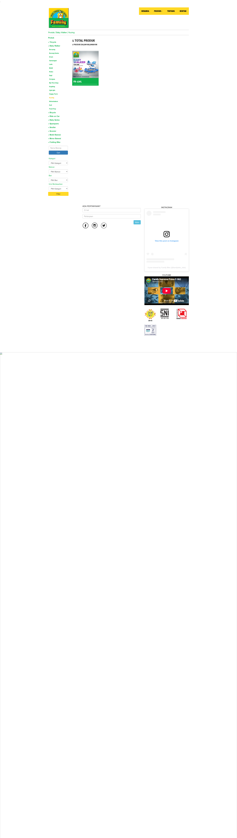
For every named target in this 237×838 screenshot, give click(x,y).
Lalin (50, 64)
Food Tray (52, 109)
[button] (158, 11)
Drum (51, 57)
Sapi (50, 75)
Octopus (52, 79)
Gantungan (53, 60)
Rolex (51, 72)
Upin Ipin (52, 90)
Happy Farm (53, 94)
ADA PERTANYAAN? (91, 206)
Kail (50, 105)
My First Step (53, 83)
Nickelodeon (53, 101)
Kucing (51, 98)
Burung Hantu (54, 53)
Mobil (51, 68)
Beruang (52, 49)
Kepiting (52, 86)
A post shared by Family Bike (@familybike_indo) (167, 268)
